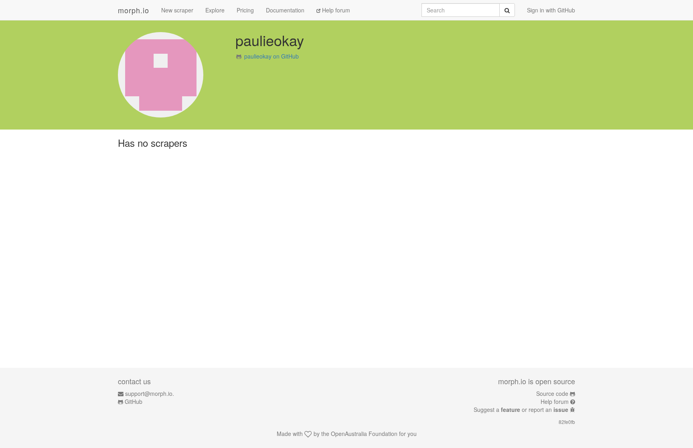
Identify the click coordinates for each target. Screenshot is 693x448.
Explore (215, 10)
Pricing (245, 10)
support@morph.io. (149, 393)
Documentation (285, 10)
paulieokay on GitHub (271, 56)
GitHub (133, 401)
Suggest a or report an (521, 409)
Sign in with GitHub (551, 10)
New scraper (177, 10)
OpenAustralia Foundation (364, 434)
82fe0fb (567, 421)
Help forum (335, 10)
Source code (552, 393)
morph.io (133, 10)
